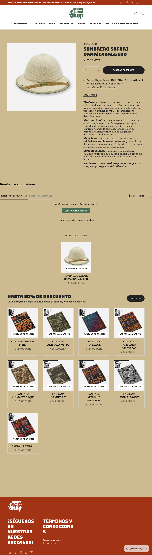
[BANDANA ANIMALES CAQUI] (23, 375)
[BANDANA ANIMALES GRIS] (129, 375)
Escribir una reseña (76, 210)
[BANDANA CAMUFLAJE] (58, 375)
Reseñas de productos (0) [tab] (14, 196)
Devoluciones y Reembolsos (52, 541)
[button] (52, 23)
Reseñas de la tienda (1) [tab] (41, 196)
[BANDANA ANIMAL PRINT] (23, 323)
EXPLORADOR (90, 44)
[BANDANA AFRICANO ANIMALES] (94, 375)
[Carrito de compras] (142, 13)
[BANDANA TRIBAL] (23, 428)
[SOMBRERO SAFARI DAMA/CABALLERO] (76, 257)
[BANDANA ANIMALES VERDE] (58, 323)
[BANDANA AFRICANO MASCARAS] (129, 323)
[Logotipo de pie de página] (14, 506)
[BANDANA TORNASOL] (94, 323)
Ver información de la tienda (101, 87)
